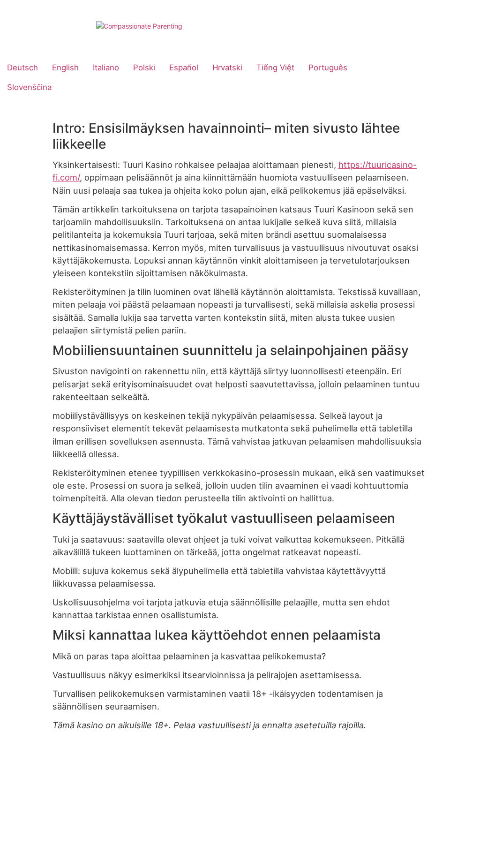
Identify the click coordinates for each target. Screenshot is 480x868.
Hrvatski (227, 67)
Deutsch (22, 67)
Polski (144, 67)
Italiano (106, 67)
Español (183, 67)
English (65, 67)
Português (327, 67)
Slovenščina (29, 87)
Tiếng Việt (275, 67)
